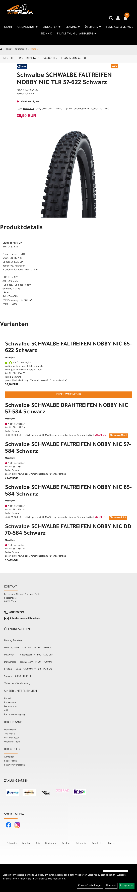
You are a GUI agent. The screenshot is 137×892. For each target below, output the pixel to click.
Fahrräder (12, 843)
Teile (9, 50)
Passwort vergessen (14, 765)
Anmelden (9, 757)
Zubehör (26, 843)
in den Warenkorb (68, 394)
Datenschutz (10, 706)
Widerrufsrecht (12, 742)
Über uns (91, 27)
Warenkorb (10, 730)
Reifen (34, 50)
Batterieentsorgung (14, 714)
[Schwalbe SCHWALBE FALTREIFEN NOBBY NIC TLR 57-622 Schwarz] (68, 174)
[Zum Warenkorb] (125, 19)
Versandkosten (11, 738)
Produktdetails (28, 58)
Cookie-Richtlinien (54, 879)
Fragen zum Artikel (74, 58)
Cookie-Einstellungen (90, 885)
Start (8, 27)
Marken (112, 843)
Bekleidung (50, 843)
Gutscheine (81, 843)
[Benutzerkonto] (118, 18)
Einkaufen (50, 27)
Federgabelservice (119, 27)
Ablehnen (111, 885)
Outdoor (66, 843)
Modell (8, 58)
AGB (6, 710)
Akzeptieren (126, 885)
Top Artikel (9, 734)
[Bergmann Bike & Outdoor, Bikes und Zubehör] (20, 9)
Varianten (50, 58)
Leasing (71, 27)
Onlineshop (26, 27)
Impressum (10, 702)
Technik (46, 33)
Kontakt (8, 698)
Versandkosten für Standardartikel (88, 109)
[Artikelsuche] (111, 19)
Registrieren (10, 761)
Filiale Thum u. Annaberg (75, 33)
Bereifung (21, 50)
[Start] (1, 50)
